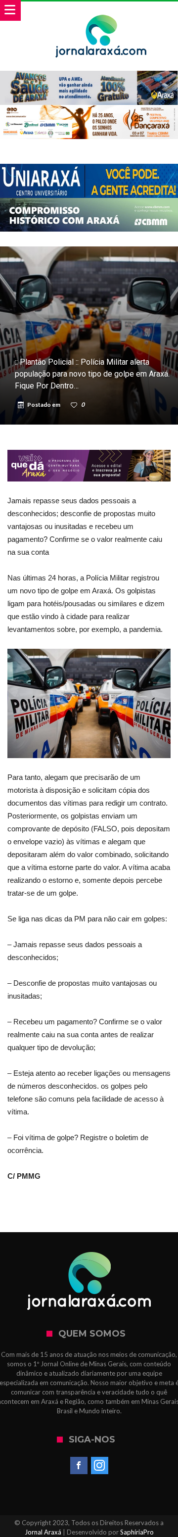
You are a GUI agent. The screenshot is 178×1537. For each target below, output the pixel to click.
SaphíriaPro (137, 1532)
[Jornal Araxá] (101, 11)
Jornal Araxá (43, 1532)
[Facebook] (79, 1466)
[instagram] (99, 1466)
